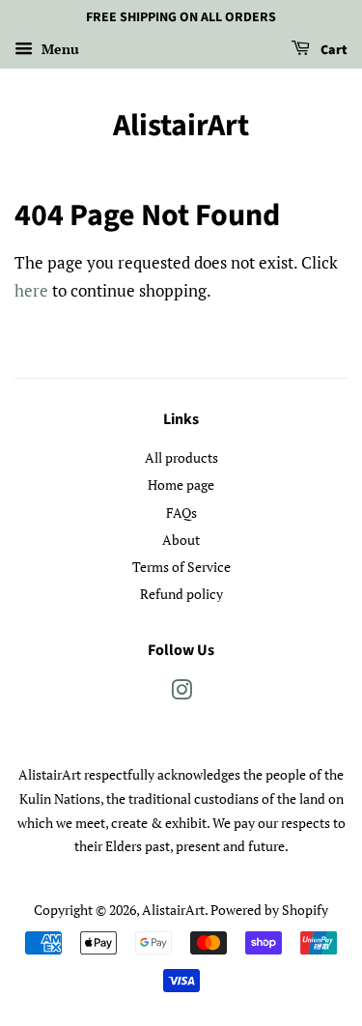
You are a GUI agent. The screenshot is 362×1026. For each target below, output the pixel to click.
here (31, 290)
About (181, 539)
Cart (333, 50)
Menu (58, 49)
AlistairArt (181, 125)
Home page (181, 484)
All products (181, 457)
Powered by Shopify (269, 909)
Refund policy (181, 593)
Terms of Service (181, 566)
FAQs (181, 512)
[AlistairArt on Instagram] (181, 693)
